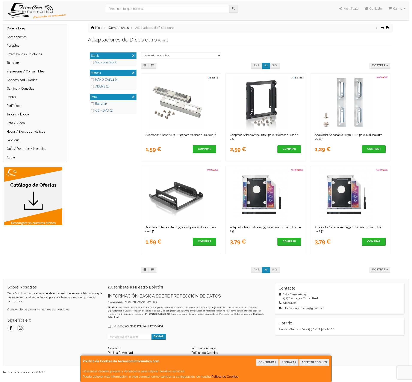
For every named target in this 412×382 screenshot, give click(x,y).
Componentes (17, 37)
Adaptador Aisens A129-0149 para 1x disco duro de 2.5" (180, 135)
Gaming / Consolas (20, 88)
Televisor (13, 62)
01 (266, 65)
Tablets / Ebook (18, 114)
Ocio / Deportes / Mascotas (26, 148)
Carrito (397, 8)
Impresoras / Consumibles (25, 71)
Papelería (13, 140)
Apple (11, 157)
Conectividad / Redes (22, 80)
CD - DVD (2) (104, 110)
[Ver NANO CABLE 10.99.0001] (350, 102)
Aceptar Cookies (314, 362)
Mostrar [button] (379, 65)
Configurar (267, 362)
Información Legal (204, 348)
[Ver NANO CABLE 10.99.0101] (266, 194)
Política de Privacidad (150, 326)
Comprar (204, 148)
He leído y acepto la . (138, 326)
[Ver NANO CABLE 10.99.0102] (350, 194)
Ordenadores (16, 28)
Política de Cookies (225, 376)
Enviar (159, 336)
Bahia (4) (101, 103)
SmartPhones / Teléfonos (24, 54)
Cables (11, 97)
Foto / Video (16, 123)
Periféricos (14, 105)
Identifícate (350, 8)
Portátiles (13, 45)
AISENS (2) (102, 86)
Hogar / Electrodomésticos (26, 131)
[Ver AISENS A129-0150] (266, 102)
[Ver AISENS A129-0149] (181, 102)
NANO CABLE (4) (106, 79)
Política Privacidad (120, 352)
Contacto (375, 8)
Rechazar (289, 362)
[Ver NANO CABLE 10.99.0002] (181, 194)
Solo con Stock (106, 62)
